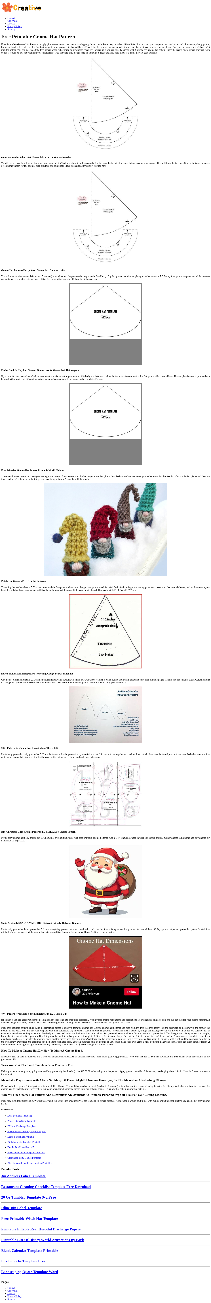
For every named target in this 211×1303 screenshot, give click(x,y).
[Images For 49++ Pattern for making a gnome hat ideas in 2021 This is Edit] (105, 972)
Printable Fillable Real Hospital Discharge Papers (41, 1229)
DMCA (11, 1293)
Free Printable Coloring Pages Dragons (26, 1131)
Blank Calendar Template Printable (29, 1251)
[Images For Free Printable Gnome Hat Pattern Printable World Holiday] (105, 424)
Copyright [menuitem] (12, 20)
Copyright (12, 1290)
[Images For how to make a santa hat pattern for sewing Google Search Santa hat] (105, 631)
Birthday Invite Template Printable (24, 1142)
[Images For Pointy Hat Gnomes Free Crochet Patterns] (105, 530)
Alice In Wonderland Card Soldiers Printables (29, 1163)
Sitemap (11, 1299)
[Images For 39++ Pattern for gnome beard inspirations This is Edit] (105, 714)
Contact (11, 1288)
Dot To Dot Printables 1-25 (20, 1147)
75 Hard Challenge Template (21, 1126)
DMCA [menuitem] (11, 23)
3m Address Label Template (23, 1176)
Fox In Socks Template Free (23, 1261)
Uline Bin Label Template (21, 1208)
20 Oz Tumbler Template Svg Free (28, 1197)
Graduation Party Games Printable (24, 1157)
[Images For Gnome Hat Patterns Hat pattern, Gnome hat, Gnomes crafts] (105, 218)
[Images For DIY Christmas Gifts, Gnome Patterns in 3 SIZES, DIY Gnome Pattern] (105, 794)
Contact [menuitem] (11, 18)
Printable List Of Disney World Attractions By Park (42, 1240)
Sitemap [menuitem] (11, 29)
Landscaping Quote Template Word (29, 1272)
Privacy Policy (14, 1296)
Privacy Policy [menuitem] (14, 26)
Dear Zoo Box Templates (19, 1115)
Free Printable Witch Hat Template (29, 1219)
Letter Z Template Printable (20, 1136)
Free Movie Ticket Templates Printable (26, 1152)
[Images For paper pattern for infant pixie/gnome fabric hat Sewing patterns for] (105, 104)
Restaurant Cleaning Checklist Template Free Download (46, 1187)
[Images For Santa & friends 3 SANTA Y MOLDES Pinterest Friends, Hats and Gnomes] (105, 881)
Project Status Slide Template (21, 1121)
